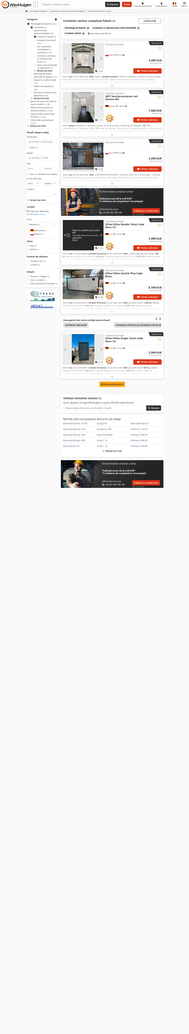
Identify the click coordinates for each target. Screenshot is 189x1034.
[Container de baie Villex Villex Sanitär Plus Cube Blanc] (83, 284)
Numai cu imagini (40, 276)
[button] (184, 4)
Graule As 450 (104, 429)
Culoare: (31, 189)
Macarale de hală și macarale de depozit (45, 75)
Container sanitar (46, 36)
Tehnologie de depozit (43, 23)
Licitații (35, 264)
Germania (40, 230)
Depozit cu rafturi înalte (45, 81)
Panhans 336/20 (139, 446)
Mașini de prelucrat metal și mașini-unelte (43, 103)
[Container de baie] (83, 58)
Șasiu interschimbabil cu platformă (47, 66)
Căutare (113, 4)
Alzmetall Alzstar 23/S (74, 429)
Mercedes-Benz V (140, 423)
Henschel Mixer (105, 434)
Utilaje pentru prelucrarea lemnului (42, 115)
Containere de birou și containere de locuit (46, 58)
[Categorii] (35, 4)
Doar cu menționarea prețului (43, 174)
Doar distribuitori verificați (43, 283)
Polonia (39, 234)
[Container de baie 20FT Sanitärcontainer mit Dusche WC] (83, 107)
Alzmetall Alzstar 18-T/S (75, 423)
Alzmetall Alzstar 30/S (74, 434)
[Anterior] (65, 58)
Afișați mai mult (113, 450)
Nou (33, 245)
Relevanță (150, 20)
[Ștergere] (87, 28)
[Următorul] (101, 58)
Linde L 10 (102, 440)
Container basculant (46, 42)
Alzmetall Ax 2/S (71, 446)
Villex (34, 147)
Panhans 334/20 (139, 440)
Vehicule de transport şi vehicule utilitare (41, 109)
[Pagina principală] (27, 11)
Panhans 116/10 (139, 429)
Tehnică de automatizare (42, 121)
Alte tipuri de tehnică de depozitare (45, 94)
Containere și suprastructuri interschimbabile (44, 30)
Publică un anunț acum (146, 210)
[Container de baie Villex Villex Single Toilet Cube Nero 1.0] (83, 349)
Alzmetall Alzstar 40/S (74, 440)
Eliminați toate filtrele (100, 33)
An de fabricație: (34, 178)
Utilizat (34, 249)
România (36, 214)
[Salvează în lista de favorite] (160, 48)
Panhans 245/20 (139, 434)
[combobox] (42, 224)
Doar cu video (38, 280)
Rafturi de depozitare (44, 88)
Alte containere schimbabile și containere (44, 49)
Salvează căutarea (113, 384)
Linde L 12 (102, 446)
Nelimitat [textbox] (34, 224)
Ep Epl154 (102, 423)
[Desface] (112, 85)
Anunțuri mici (38, 261)
